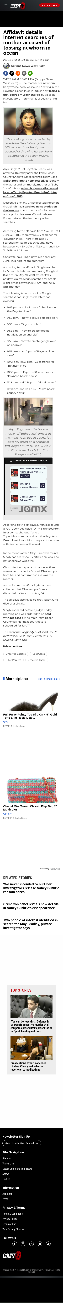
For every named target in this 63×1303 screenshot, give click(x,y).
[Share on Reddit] (18, 73)
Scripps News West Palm (28, 66)
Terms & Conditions (12, 1213)
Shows (5, 1173)
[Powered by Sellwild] (55, 869)
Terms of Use (9, 1224)
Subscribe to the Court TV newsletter (21, 1143)
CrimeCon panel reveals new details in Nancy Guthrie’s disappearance (30, 906)
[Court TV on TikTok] (48, 1243)
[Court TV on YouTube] (40, 1243)
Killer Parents (13, 660)
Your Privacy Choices (13, 1229)
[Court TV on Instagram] (23, 1243)
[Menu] (5, 5)
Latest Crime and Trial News (17, 1168)
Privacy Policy (9, 1218)
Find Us (6, 1179)
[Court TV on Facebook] (14, 1243)
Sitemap (6, 1158)
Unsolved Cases (36, 660)
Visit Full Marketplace (49, 679)
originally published (35, 632)
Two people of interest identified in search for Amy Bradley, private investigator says (30, 924)
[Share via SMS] (30, 73)
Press (5, 1199)
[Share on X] (11, 73)
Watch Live (49, 5)
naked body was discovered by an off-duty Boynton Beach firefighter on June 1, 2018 (30, 192)
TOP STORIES (20, 990)
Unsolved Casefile (16, 653)
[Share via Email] (24, 73)
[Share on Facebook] (5, 73)
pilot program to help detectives (26, 180)
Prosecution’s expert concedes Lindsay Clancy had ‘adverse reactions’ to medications (28, 1066)
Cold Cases (38, 653)
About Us (7, 1193)
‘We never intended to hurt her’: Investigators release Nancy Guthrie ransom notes (31, 888)
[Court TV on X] (31, 1243)
